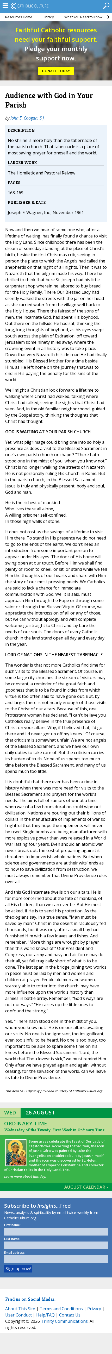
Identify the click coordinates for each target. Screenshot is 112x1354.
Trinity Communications (64, 1321)
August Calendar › (86, 1187)
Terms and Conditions (61, 1309)
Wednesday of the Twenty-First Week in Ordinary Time (54, 1130)
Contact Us (69, 1315)
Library (48, 17)
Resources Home (18, 17)
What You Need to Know (83, 17)
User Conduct (18, 1315)
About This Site (20, 1309)
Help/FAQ (45, 1315)
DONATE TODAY (56, 71)
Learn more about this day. (25, 1176)
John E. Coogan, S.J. (27, 118)
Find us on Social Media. (30, 1299)
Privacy (94, 1309)
